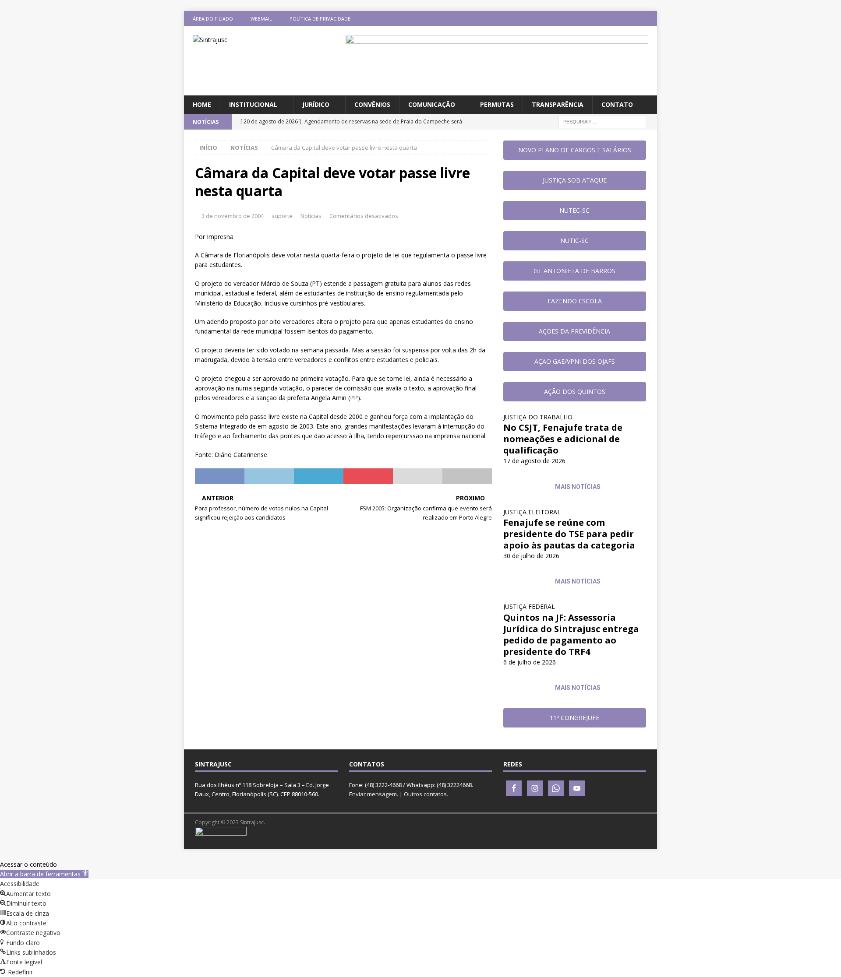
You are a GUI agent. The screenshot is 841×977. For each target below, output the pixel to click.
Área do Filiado (213, 18)
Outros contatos (425, 794)
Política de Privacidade (320, 18)
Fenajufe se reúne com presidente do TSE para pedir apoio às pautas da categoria (569, 534)
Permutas (497, 104)
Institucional (253, 104)
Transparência (557, 104)
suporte (282, 216)
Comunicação (431, 104)
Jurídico (315, 104)
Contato (617, 104)
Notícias (311, 216)
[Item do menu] (598, 18)
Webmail (261, 18)
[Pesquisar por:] (602, 121)
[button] (44, 874)
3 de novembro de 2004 (232, 216)
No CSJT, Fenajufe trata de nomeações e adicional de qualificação (562, 439)
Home (202, 104)
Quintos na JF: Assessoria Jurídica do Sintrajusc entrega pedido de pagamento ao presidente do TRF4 (571, 634)
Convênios (372, 104)
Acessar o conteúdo (28, 864)
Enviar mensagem (373, 794)
